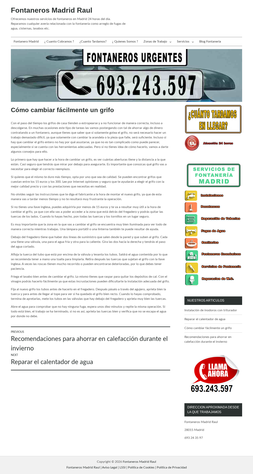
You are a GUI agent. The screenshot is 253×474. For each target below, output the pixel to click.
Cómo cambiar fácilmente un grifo (208, 328)
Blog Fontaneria (210, 41)
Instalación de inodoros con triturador (210, 310)
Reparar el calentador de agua (204, 319)
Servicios (183, 41)
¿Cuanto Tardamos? (93, 41)
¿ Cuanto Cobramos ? (59, 41)
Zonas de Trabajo (155, 41)
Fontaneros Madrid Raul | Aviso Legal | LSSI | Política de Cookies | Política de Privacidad (126, 467)
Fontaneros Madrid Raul (51, 10)
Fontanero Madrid (26, 41)
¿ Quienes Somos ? (125, 41)
